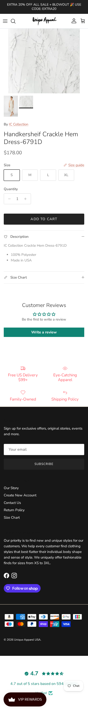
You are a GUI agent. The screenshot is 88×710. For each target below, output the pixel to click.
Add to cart (44, 219)
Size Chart (12, 517)
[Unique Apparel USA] (44, 21)
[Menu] (5, 21)
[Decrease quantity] (8, 199)
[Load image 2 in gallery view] (44, 61)
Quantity (11, 189)
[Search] (15, 21)
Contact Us (12, 502)
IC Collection (18, 124)
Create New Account (20, 495)
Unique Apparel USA (27, 640)
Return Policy (14, 510)
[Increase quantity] (27, 199)
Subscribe (44, 464)
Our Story (11, 488)
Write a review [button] (44, 332)
